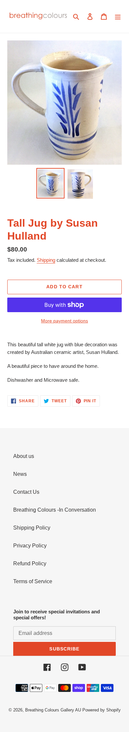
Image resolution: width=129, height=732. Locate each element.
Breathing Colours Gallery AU (53, 709)
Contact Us (26, 492)
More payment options (64, 320)
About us (23, 456)
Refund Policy (29, 563)
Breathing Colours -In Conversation (54, 510)
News (20, 474)
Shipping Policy (31, 528)
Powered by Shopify (101, 709)
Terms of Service (32, 581)
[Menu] (118, 16)
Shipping (46, 260)
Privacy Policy (30, 545)
